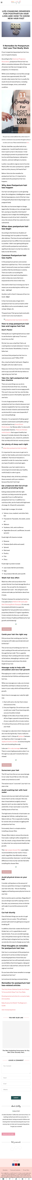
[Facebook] (12, 1149)
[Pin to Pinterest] (22, 40)
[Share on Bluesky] (30, 40)
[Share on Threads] (26, 40)
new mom (5, 1010)
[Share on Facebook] (14, 40)
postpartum (12, 1010)
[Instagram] (16, 1149)
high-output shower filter (13, 850)
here (28, 142)
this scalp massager (14, 748)
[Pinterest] (20, 1149)
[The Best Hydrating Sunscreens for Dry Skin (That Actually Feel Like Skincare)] (16, 1034)
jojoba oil (21, 736)
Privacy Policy (26, 1170)
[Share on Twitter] (18, 40)
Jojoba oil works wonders (10, 741)
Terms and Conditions (15, 1170)
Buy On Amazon (6, 765)
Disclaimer (5, 1170)
